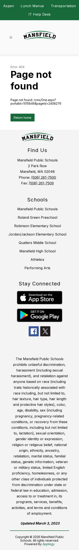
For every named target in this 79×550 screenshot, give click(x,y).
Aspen (8, 6)
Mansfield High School (37, 251)
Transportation (63, 6)
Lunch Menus (32, 6)
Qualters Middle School (37, 243)
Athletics (37, 259)
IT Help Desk (39, 14)
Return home (22, 117)
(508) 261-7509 (41, 183)
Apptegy (49, 544)
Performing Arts (37, 268)
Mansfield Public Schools (37, 209)
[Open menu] (10, 37)
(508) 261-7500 (43, 177)
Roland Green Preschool (37, 217)
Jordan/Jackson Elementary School (37, 234)
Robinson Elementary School (37, 226)
